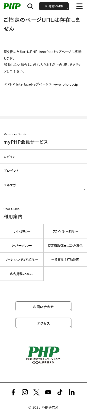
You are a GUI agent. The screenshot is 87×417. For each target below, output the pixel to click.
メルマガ (10, 185)
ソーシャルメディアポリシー (21, 259)
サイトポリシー (21, 231)
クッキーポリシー (22, 245)
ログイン (10, 156)
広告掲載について (21, 273)
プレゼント (11, 170)
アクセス (43, 323)
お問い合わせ (43, 306)
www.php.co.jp (65, 84)
